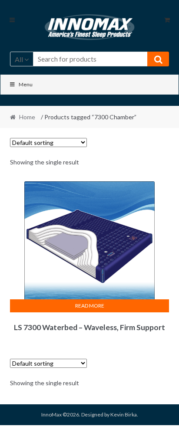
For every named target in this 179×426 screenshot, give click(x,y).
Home (27, 117)
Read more (89, 305)
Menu (26, 84)
